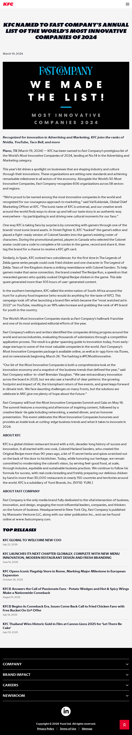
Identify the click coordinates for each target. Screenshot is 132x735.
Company (12, 664)
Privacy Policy (45, 729)
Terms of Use (68, 729)
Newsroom (14, 695)
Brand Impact (16, 674)
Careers (10, 685)
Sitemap (87, 729)
